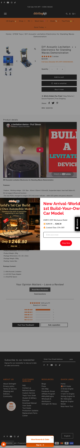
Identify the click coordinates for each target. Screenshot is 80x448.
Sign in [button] (39, 445)
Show (3, 444)
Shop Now (66, 243)
